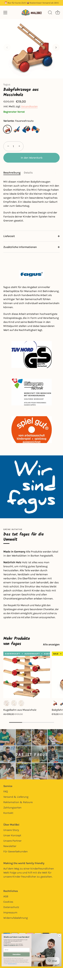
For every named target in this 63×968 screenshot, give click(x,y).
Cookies (8, 901)
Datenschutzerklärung (12, 963)
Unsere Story (11, 830)
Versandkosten (29, 106)
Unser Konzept (12, 835)
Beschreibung (11, 172)
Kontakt (8, 812)
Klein (7, 703)
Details (28, 172)
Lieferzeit (9, 236)
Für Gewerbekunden (15, 851)
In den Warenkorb (31, 157)
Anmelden (16, 954)
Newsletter (9, 846)
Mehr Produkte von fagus (16, 641)
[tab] (13, 173)
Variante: (18, 120)
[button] (7, 47)
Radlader (26, 129)
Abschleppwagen (17, 129)
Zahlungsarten (12, 807)
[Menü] (5, 12)
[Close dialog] (59, 935)
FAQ (5, 791)
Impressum (10, 912)
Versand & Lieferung (15, 796)
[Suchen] (50, 13)
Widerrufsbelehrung (15, 917)
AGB (5, 896)
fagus (6, 84)
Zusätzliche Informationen (20, 247)
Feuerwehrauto (7, 129)
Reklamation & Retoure (18, 802)
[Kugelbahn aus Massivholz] (26, 675)
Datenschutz (11, 907)
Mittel (14, 703)
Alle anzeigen (51, 644)
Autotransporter (36, 129)
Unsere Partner (12, 840)
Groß (21, 703)
